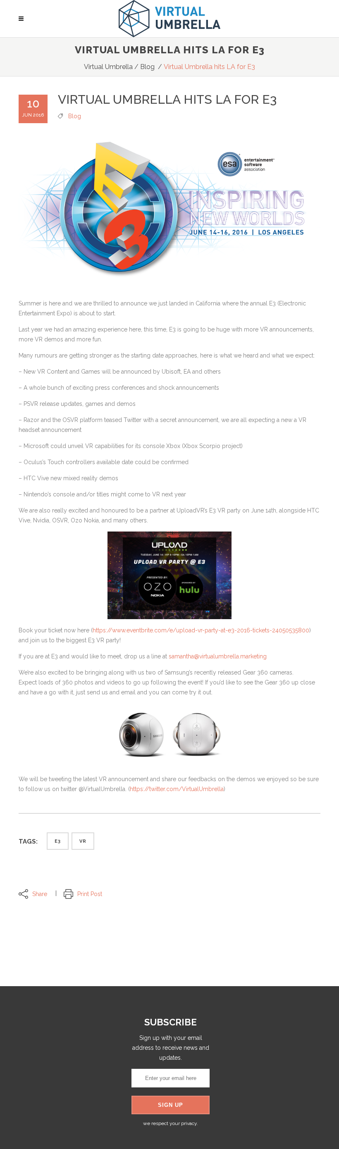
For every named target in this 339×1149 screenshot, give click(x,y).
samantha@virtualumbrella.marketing (218, 656)
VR (82, 841)
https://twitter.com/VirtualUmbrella (177, 789)
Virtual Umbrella (108, 67)
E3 (58, 841)
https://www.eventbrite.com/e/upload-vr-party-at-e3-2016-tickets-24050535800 (201, 630)
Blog (147, 67)
